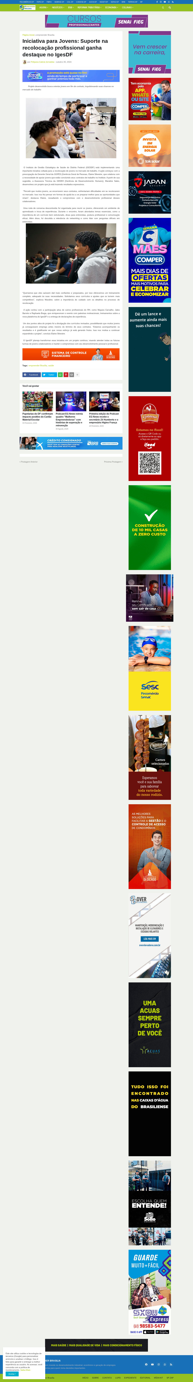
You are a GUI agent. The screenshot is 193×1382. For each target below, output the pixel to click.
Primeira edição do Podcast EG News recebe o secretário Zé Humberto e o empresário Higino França (104, 418)
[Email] (71, 374)
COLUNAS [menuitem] (127, 7)
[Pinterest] (66, 374)
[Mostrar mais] (77, 374)
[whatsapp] (169, 2)
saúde (51, 366)
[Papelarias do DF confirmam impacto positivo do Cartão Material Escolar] (37, 401)
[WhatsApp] (60, 374)
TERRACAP (132, 2)
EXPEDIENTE (130, 1378)
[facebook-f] (157, 2)
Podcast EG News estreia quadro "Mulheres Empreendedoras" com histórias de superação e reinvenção (69, 420)
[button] (163, 7)
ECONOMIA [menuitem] (110, 7)
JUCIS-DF (93, 2)
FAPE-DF (40, 2)
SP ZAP (170, 1378)
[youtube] (165, 2)
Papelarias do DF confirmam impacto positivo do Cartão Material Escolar (37, 417)
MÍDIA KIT (158, 1378)
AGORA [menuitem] (42, 7)
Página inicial (28, 35)
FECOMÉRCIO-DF (27, 2)
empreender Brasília (45, 35)
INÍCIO (85, 1378)
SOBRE (95, 1378)
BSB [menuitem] (70, 7)
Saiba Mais (25, 1370)
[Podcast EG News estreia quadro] (71, 401)
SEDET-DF (104, 2)
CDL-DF (70, 2)
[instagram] (160, 2)
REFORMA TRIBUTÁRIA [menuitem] (89, 7)
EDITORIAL (145, 1378)
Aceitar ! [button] (12, 1374)
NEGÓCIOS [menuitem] (57, 7)
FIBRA (49, 2)
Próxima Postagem (112, 462)
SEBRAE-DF (59, 2)
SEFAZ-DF (115, 2)
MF (141, 2)
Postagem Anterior (29, 462)
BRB (123, 2)
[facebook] (146, 1364)
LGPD (118, 1378)
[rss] (173, 2)
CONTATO (107, 1378)
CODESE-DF (81, 2)
